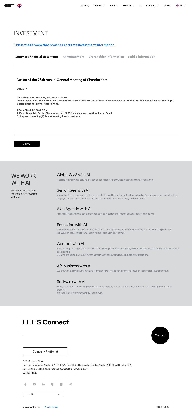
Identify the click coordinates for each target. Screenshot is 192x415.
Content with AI (70, 243)
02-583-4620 (30, 372)
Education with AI (72, 224)
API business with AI (74, 265)
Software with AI (71, 281)
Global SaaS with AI (73, 174)
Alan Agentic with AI (74, 208)
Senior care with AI (73, 190)
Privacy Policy (51, 407)
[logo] (13, 5)
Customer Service (32, 407)
